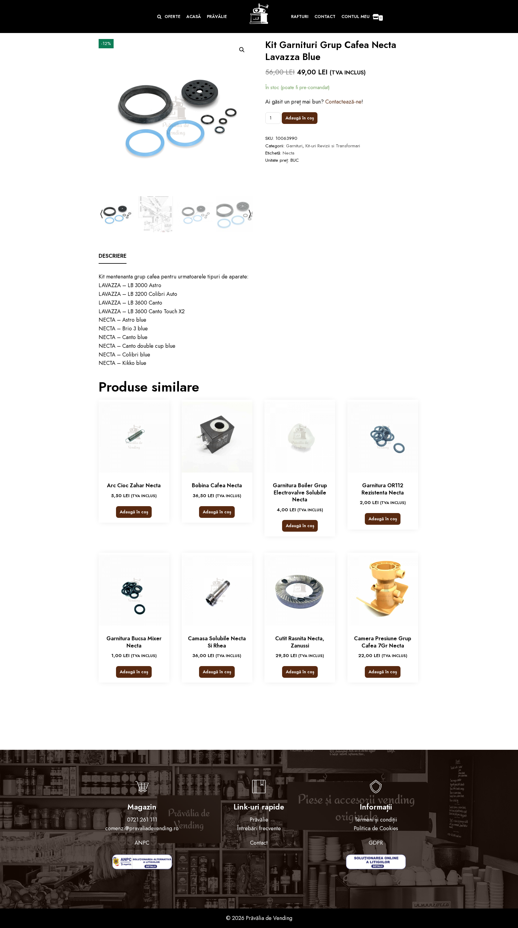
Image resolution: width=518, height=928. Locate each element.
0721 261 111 (142, 820)
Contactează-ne (343, 102)
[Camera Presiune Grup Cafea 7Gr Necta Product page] (382, 590)
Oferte (172, 17)
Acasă (193, 17)
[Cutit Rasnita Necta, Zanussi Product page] (299, 590)
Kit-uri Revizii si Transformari (332, 146)
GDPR (376, 843)
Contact (324, 17)
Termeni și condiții (376, 820)
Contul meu (355, 17)
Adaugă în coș (299, 118)
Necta (288, 153)
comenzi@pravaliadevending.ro (142, 828)
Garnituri (294, 146)
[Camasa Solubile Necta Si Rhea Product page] (217, 590)
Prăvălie (217, 17)
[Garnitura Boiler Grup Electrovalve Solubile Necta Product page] (299, 437)
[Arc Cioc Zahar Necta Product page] (134, 437)
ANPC (142, 843)
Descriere (113, 256)
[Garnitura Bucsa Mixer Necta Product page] (134, 590)
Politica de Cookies (376, 828)
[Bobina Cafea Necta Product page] (217, 437)
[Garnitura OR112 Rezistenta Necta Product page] (382, 437)
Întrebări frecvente (259, 828)
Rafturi (299, 17)
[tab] (113, 256)
